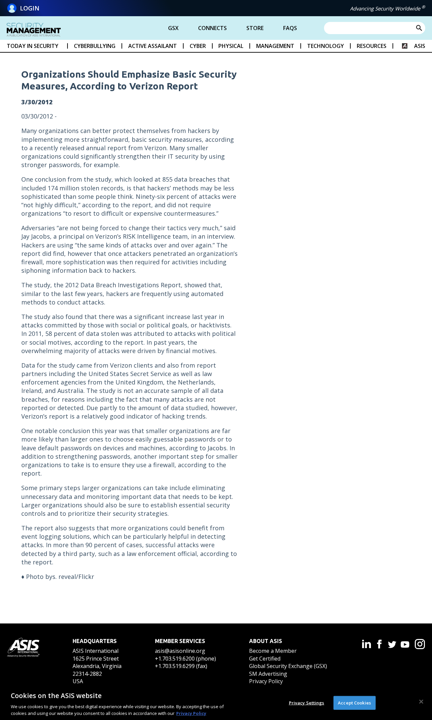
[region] (216, 702)
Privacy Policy (266, 681)
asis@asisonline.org (180, 651)
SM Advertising (268, 673)
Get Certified (264, 658)
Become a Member (273, 651)
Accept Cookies (354, 703)
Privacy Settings (306, 703)
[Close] (421, 701)
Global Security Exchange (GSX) (288, 666)
